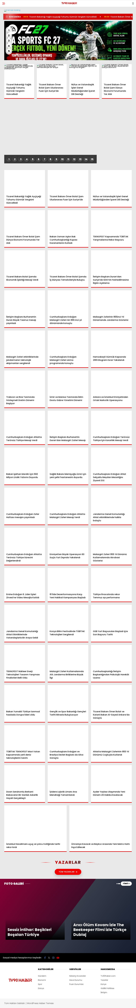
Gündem (8, 22)
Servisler (8, 54)
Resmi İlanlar (10, 49)
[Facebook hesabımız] (19, 1003)
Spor (6, 38)
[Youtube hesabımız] (76, 1003)
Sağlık (7, 43)
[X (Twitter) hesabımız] (38, 1003)
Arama (111, 13)
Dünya (7, 32)
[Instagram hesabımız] (57, 1003)
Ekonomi (8, 27)
